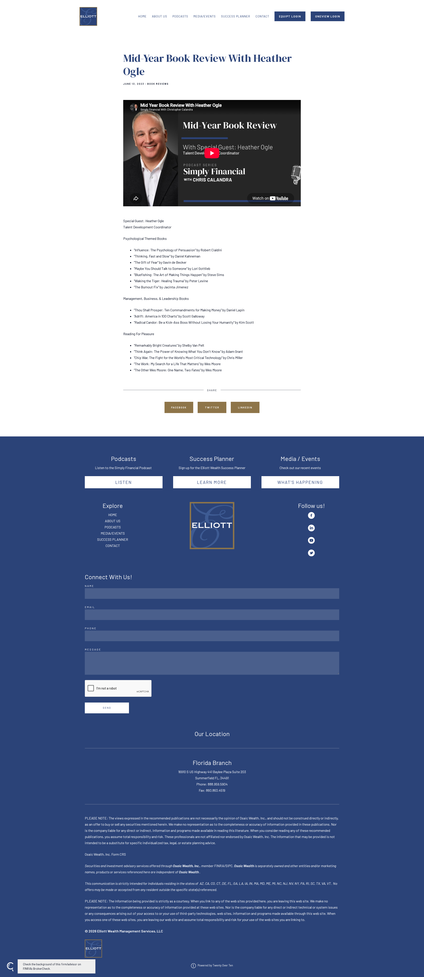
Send (107, 707)
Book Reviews (158, 84)
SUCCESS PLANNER (235, 16)
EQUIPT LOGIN (290, 16)
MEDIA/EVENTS (204, 16)
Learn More (212, 482)
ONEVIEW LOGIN (327, 16)
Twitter (212, 407)
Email (90, 607)
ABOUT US (159, 16)
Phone (91, 628)
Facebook (179, 407)
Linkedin (245, 407)
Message (93, 649)
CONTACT (262, 16)
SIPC (229, 866)
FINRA (219, 866)
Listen (123, 482)
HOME (142, 16)
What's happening (300, 482)
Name (89, 585)
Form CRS (118, 854)
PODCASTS (180, 16)
